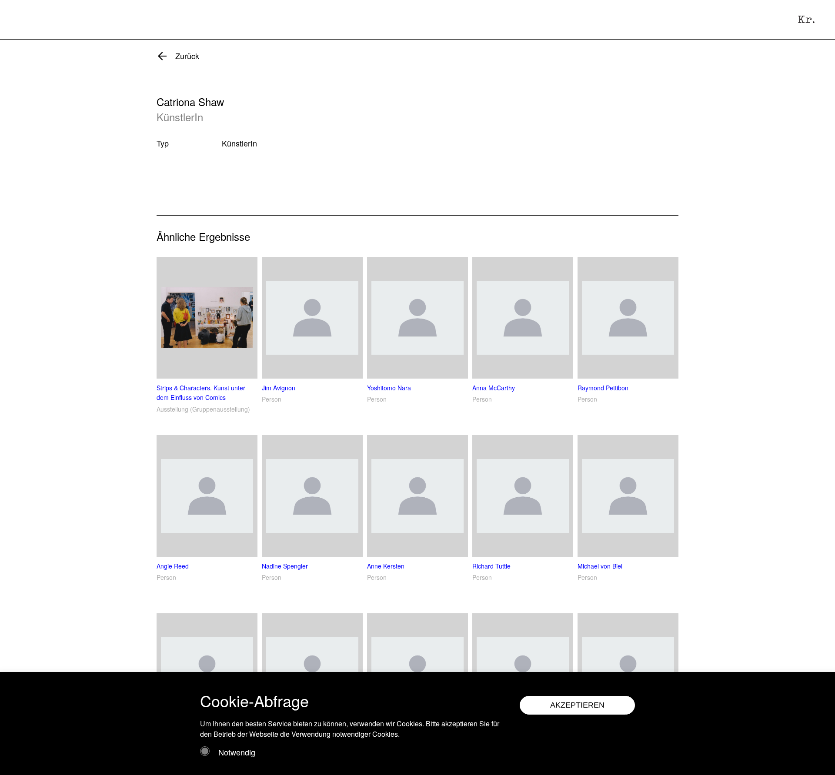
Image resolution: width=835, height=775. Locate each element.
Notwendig (236, 752)
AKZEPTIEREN (577, 705)
